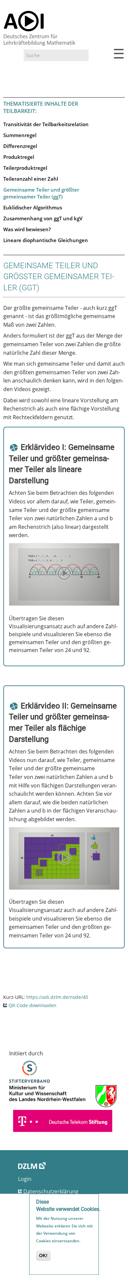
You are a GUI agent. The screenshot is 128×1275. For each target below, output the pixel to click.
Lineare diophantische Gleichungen (45, 240)
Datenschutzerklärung (50, 1191)
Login (25, 1179)
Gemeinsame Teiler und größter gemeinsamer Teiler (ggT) (41, 193)
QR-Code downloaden (32, 1005)
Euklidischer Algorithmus (32, 207)
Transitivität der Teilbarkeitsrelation (46, 124)
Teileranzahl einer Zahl (30, 178)
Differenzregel (20, 146)
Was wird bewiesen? (27, 229)
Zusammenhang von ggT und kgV (42, 218)
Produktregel (18, 157)
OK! (43, 1255)
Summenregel (19, 135)
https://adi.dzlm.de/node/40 (57, 997)
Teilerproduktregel (25, 167)
